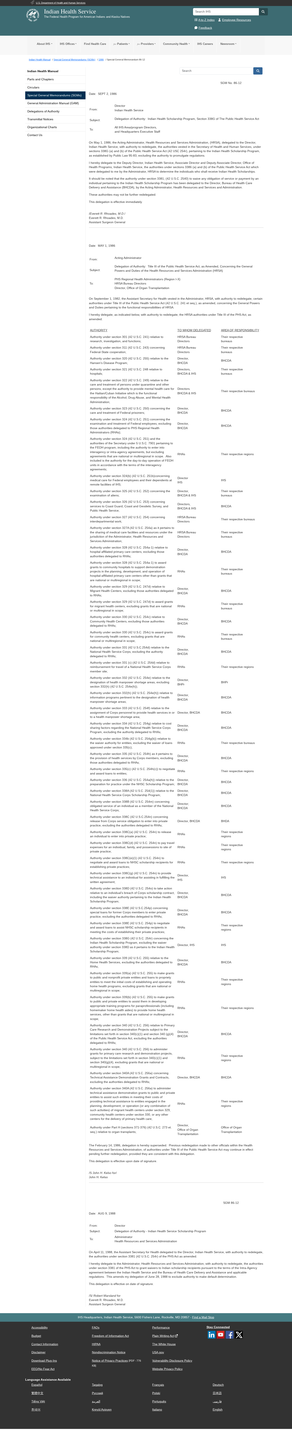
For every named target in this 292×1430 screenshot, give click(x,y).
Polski (156, 1393)
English (218, 1409)
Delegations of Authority (43, 111)
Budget (36, 1336)
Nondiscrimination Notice (108, 1352)
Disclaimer (38, 1352)
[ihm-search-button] (258, 71)
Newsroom (227, 43)
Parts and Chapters (40, 79)
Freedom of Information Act (110, 1336)
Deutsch (218, 1384)
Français (158, 1384)
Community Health (175, 43)
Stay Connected (218, 1327)
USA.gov (158, 1352)
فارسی (217, 1401)
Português (159, 1401)
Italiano (157, 1409)
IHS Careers (205, 43)
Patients (121, 43)
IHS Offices (67, 43)
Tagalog (97, 1384)
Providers (145, 43)
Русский (97, 1393)
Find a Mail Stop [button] (203, 1317)
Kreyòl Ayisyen (102, 1409)
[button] (263, 11)
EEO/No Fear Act (43, 1369)
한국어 (35, 1409)
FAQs (95, 1327)
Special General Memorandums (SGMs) (54, 95)
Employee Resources (236, 20)
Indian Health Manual (42, 71)
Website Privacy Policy (167, 1369)
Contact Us (34, 135)
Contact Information (44, 1344)
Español (36, 1384)
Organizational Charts (42, 127)
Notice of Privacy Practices (110, 1360)
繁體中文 (37, 1393)
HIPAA (96, 1344)
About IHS (43, 43)
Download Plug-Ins (44, 1360)
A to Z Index (206, 20)
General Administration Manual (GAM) (53, 103)
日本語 (217, 1393)
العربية (96, 1401)
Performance (161, 1327)
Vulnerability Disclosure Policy (172, 1360)
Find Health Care (95, 43)
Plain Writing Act (163, 1336)
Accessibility (39, 1327)
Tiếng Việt (38, 1401)
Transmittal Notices (40, 119)
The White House (164, 1344)
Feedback (205, 27)
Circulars (33, 87)
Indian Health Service (70, 11)
